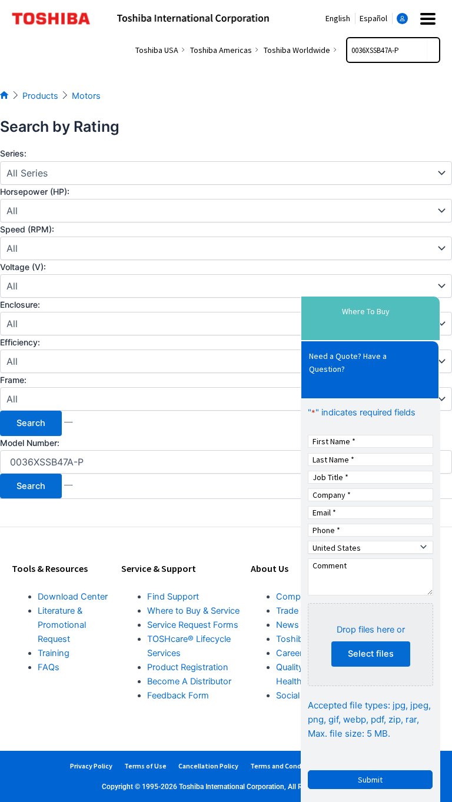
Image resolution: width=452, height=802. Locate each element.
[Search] (433, 50)
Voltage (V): (23, 267)
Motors (86, 96)
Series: (13, 153)
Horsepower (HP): (34, 192)
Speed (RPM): (27, 229)
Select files (371, 653)
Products (40, 96)
